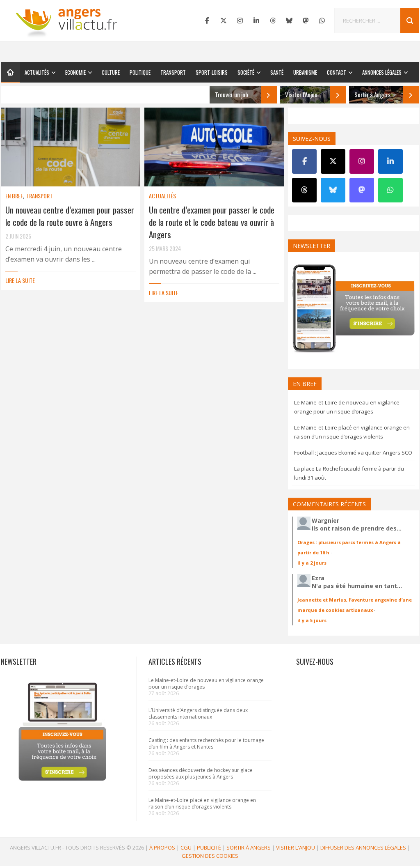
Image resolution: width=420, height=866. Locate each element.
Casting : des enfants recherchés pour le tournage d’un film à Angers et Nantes (206, 743)
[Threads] (273, 20)
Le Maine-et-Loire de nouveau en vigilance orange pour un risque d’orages (206, 683)
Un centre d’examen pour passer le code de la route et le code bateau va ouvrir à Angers (211, 222)
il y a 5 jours (311, 620)
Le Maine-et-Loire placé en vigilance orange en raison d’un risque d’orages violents (202, 803)
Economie (75, 72)
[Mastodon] (305, 20)
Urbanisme (305, 72)
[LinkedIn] (256, 20)
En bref (14, 195)
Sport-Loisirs (212, 72)
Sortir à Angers (248, 847)
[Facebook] (207, 20)
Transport (173, 72)
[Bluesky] (289, 20)
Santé (276, 72)
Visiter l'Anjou (295, 847)
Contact (336, 72)
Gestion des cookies (210, 855)
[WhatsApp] (322, 20)
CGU (186, 847)
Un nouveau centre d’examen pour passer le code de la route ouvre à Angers (69, 215)
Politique (140, 72)
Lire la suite (20, 280)
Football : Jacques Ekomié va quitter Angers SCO (353, 452)
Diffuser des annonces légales (363, 847)
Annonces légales (382, 72)
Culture (111, 72)
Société (245, 72)
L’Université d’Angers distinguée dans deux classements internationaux (198, 713)
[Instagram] (240, 20)
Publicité (209, 847)
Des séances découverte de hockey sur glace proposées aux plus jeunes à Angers (200, 773)
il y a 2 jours (311, 563)
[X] (223, 20)
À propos (162, 847)
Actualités (37, 72)
